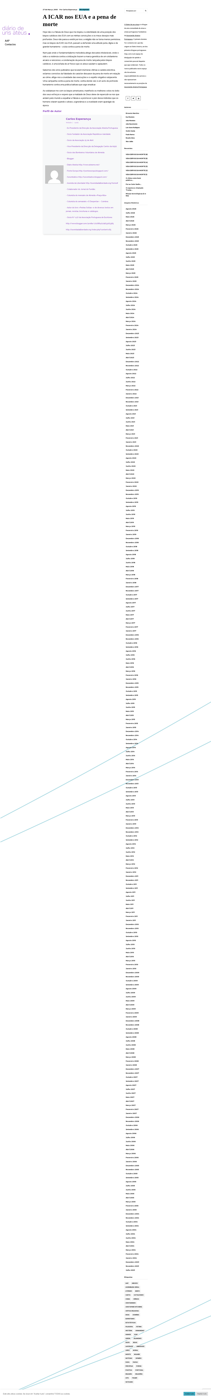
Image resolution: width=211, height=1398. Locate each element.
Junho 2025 (130, 261)
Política (129, 1370)
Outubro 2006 (131, 1125)
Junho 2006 (131, 1141)
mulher (137, 1354)
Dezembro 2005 (132, 1166)
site (127, 1378)
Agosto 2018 (131, 554)
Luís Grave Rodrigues (133, 127)
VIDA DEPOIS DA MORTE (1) (136, 174)
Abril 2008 (130, 1053)
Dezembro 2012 (132, 828)
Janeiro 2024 (131, 329)
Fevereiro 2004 (132, 1254)
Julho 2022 (130, 378)
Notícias (129, 1358)
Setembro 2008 (132, 1033)
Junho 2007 (131, 1093)
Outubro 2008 (132, 1029)
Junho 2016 (130, 659)
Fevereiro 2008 (132, 1061)
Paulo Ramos (130, 134)
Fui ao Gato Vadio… (133, 184)
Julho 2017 (130, 607)
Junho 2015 (130, 707)
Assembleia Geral (132, 1287)
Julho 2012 (130, 848)
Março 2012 (130, 864)
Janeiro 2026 (131, 233)
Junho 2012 (130, 852)
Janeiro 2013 (131, 824)
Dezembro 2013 (132, 780)
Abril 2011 (129, 908)
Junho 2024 (131, 309)
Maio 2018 (130, 567)
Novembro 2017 (132, 591)
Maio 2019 (130, 518)
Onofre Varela (130, 131)
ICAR (135, 1334)
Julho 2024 (130, 305)
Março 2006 (131, 1153)
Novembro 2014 (132, 735)
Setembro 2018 (132, 550)
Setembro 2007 (132, 1081)
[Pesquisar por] (145, 11)
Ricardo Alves (130, 138)
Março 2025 (130, 273)
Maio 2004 (130, 1242)
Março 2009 (131, 1009)
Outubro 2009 (131, 981)
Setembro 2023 (132, 337)
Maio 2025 (130, 265)
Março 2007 (131, 1105)
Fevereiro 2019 (132, 530)
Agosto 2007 (131, 1085)
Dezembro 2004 (132, 1214)
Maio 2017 (130, 615)
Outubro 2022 (131, 370)
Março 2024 (131, 321)
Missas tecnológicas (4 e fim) (136, 195)
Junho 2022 (130, 382)
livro (128, 1350)
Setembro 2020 (132, 454)
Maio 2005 (130, 1194)
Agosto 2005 (131, 1182)
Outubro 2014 (131, 739)
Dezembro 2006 (132, 1117)
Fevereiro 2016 (132, 675)
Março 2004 (131, 1250)
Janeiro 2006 (131, 1162)
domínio (136, 1315)
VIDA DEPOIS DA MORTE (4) (137, 162)
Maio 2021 (130, 426)
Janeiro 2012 (131, 872)
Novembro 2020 (132, 446)
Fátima (139, 1327)
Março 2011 (130, 912)
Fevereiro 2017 (132, 627)
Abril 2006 (130, 1149)
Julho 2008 (130, 1041)
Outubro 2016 (131, 643)
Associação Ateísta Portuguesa (135, 87)
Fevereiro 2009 (132, 1013)
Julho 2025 (130, 257)
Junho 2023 (130, 349)
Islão (128, 1342)
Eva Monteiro (130, 117)
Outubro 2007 (131, 1077)
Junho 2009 (131, 997)
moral (135, 1350)
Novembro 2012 (132, 832)
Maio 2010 (130, 952)
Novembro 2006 (132, 1121)
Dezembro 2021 (132, 398)
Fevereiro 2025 (132, 277)
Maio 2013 (130, 808)
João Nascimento (131, 124)
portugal (139, 1370)
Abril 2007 (130, 1101)
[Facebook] (128, 98)
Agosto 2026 (131, 209)
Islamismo (137, 1338)
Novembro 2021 (132, 402)
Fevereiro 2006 (132, 1157)
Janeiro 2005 (131, 1210)
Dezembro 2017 (132, 587)
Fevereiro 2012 (132, 868)
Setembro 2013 (132, 792)
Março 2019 (130, 526)
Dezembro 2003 (132, 1262)
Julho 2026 (130, 213)
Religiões (138, 1374)
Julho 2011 (130, 896)
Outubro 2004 (132, 1222)
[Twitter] (133, 98)
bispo (137, 1291)
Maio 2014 (130, 759)
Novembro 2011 (132, 880)
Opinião (138, 1358)
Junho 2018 (130, 563)
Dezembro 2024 (132, 285)
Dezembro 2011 (132, 876)
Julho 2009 (130, 993)
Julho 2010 (130, 944)
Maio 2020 (130, 470)
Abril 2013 (130, 812)
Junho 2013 (130, 804)
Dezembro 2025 (132, 237)
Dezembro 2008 (132, 1021)
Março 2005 (130, 1202)
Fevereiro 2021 (132, 438)
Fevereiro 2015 (132, 723)
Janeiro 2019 (131, 534)
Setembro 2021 (132, 410)
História (129, 1330)
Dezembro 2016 (132, 635)
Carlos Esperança (78, 119)
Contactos (10, 44)
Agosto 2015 (131, 699)
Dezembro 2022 (132, 362)
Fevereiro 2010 (132, 964)
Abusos (135, 1283)
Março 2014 (130, 768)
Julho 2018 (130, 558)
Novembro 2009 (132, 977)
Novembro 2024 (132, 289)
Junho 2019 (130, 514)
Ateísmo (129, 1291)
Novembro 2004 (132, 1218)
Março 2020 (131, 478)
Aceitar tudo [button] (189, 1394)
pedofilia (129, 1366)
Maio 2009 (130, 1001)
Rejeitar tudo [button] (201, 1394)
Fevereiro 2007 (132, 1109)
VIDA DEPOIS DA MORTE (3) (137, 166)
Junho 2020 (131, 466)
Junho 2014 (130, 756)
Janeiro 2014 (131, 776)
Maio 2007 (130, 1097)
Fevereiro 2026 (132, 229)
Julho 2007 (130, 1089)
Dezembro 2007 (132, 1069)
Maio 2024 (130, 313)
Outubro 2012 (131, 836)
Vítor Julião (129, 141)
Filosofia (129, 1327)
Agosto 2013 (131, 796)
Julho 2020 (130, 462)
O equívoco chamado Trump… (134, 189)
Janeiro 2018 (131, 583)
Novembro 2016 (132, 639)
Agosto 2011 (130, 892)
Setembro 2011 (132, 888)
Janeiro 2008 (131, 1065)
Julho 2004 (130, 1234)
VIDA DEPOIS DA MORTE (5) (137, 158)
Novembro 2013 (132, 784)
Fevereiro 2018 (132, 579)
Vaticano (129, 1382)
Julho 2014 (130, 751)
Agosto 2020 (131, 458)
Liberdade (140, 1346)
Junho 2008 (131, 1045)
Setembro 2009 (132, 985)
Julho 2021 (130, 418)
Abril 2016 (130, 667)
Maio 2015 (130, 711)
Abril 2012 (130, 860)
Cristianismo (131, 1303)
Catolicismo (138, 1295)
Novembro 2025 (132, 241)
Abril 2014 (130, 763)
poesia (138, 1366)
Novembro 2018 (132, 542)
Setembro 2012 (132, 840)
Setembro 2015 (132, 695)
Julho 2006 (130, 1137)
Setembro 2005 (132, 1178)
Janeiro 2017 (131, 631)
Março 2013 (130, 816)
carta (128, 1295)
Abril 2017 (130, 619)
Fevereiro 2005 (132, 1206)
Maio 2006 (130, 1145)
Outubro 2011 (131, 884)
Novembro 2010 (132, 928)
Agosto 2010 (131, 940)
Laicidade (129, 1346)
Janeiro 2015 (131, 727)
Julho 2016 (130, 655)
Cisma (128, 1299)
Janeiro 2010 (131, 968)
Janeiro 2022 (131, 394)
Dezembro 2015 (132, 683)
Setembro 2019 (132, 502)
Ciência (136, 1299)
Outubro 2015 (131, 691)
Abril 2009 (130, 1005)
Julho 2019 (130, 510)
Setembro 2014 (132, 743)
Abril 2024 (130, 317)
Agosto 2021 (131, 414)
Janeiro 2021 (131, 442)
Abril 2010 (130, 956)
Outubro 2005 (131, 1174)
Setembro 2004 (132, 1226)
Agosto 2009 (131, 989)
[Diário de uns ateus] (16, 19)
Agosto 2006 (131, 1133)
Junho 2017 (130, 611)
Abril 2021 (130, 430)
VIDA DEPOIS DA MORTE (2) (137, 170)
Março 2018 (130, 575)
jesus (135, 1342)
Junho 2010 (130, 948)
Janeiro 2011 (131, 920)
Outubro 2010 (131, 932)
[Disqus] (82, 269)
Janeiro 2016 (131, 679)
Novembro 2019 (132, 494)
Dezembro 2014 (132, 731)
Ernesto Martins (132, 113)
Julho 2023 (130, 345)
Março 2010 (130, 961)
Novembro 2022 (132, 366)
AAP (7, 40)
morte (128, 1354)
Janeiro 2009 (131, 1017)
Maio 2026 (130, 217)
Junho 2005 (130, 1190)
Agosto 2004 (131, 1230)
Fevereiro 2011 (132, 916)
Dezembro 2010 (132, 924)
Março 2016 (130, 671)
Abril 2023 (130, 357)
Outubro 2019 (131, 498)
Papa (127, 1362)
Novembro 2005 (132, 1169)
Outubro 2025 (131, 245)
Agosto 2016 (131, 651)
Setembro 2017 (132, 599)
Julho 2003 (130, 1270)
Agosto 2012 (131, 844)
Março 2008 (131, 1057)
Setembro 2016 (132, 647)
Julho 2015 (130, 703)
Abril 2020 (130, 474)
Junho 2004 (131, 1238)
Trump (134, 1378)
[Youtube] (139, 98)
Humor (128, 1334)
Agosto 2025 (131, 253)
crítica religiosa (132, 1311)
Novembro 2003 (132, 1266)
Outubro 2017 (131, 595)
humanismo (140, 1330)
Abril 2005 (130, 1198)
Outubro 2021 (131, 406)
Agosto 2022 (131, 374)
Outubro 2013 (131, 788)
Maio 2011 (129, 904)
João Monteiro (130, 120)
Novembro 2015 (132, 687)
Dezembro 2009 (132, 973)
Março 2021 (130, 434)
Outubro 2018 (131, 546)
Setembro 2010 (132, 936)
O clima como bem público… (133, 179)
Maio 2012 (130, 856)
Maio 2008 (130, 1049)
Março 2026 (130, 225)
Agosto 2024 (131, 301)
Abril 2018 (130, 571)
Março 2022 (130, 386)
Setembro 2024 (132, 297)
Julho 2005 (130, 1186)
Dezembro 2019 (132, 490)
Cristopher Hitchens (134, 1307)
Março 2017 (130, 623)
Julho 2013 (130, 800)
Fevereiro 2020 (132, 482)
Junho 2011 (130, 900)
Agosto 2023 (131, 341)
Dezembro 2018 (132, 538)
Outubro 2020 (131, 450)
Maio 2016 (130, 663)
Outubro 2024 (131, 293)
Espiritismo (130, 1319)
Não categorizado (84, 9)
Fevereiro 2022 (132, 390)
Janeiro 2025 (131, 281)
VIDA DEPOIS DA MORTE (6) (137, 154)
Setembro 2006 (132, 1129)
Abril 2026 (130, 221)
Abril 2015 (130, 715)
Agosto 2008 (131, 1037)
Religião (129, 1374)
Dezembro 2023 (132, 333)
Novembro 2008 (132, 1025)
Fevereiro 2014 (132, 772)
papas (135, 1362)
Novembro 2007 (132, 1073)
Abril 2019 (130, 522)
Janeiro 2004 (131, 1258)
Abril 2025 (130, 269)
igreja (128, 1338)
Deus (127, 1315)
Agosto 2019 (131, 506)
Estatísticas (131, 1322)
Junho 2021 (130, 422)
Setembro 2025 (132, 249)
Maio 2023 (130, 353)
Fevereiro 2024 (132, 325)
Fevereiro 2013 (132, 820)
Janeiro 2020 (131, 486)
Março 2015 (130, 719)
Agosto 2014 (131, 747)
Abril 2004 (130, 1246)
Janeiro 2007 (131, 1113)
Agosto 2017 (131, 603)
